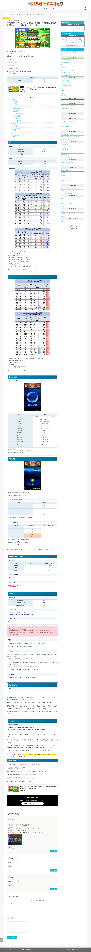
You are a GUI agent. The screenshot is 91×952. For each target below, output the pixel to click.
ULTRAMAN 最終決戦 (66, 85)
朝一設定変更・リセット (18, 117)
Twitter (39, 8)
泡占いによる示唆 (16, 110)
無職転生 (63, 201)
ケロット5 (63, 95)
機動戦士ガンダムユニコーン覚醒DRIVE (70, 136)
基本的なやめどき (16, 135)
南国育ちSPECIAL (65, 93)
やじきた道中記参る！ (66, 59)
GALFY (62, 116)
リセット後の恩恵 (16, 120)
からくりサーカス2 (65, 80)
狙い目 (13, 123)
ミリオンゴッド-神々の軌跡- (67, 134)
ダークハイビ (64, 100)
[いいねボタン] (10, 847)
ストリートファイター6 (66, 75)
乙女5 (80, 39)
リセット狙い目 (16, 128)
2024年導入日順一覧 (72, 229)
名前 (8, 920)
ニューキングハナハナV (66, 193)
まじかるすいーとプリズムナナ (68, 213)
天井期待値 (15, 104)
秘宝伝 (62, 198)
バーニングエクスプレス (66, 221)
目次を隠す (34, 97)
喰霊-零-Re (63, 54)
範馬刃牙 (63, 175)
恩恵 (13, 131)
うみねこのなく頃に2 (66, 180)
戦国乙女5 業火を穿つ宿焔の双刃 (68, 105)
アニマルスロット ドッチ (66, 139)
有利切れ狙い (15, 130)
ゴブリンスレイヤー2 (66, 177)
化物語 (62, 211)
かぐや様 (64, 40)
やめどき (14, 133)
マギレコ (80, 42)
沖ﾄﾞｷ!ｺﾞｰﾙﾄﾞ (72, 44)
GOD (80, 40)
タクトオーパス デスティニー (67, 124)
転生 (80, 37)
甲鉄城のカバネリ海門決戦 (67, 162)
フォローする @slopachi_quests (31, 803)
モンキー (64, 44)
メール (8, 926)
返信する (53, 851)
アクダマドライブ (65, 144)
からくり (72, 40)
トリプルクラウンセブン (66, 157)
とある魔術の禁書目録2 (66, 62)
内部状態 (14, 111)
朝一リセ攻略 (47, 8)
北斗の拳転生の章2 (65, 188)
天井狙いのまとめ (16, 137)
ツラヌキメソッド (17, 269)
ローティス (63, 90)
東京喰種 (64, 39)
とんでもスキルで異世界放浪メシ (68, 70)
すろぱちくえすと (72, 949)
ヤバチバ (63, 88)
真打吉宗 (63, 147)
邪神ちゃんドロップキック (67, 64)
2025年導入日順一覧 (72, 226)
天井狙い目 (15, 125)
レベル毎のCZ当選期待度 (17, 113)
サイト (8, 931)
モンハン (64, 42)
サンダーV (63, 165)
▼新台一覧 (32, 8)
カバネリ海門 (64, 37)
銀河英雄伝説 (64, 216)
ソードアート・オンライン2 (67, 108)
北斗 (72, 37)
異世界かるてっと (65, 154)
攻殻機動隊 (63, 172)
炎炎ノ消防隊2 (64, 170)
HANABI (63, 183)
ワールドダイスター (65, 72)
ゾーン (45, 81)
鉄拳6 (62, 190)
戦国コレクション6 (65, 82)
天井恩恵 (14, 103)
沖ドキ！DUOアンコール (66, 203)
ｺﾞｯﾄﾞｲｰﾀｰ (72, 39)
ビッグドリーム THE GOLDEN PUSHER (70, 121)
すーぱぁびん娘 (64, 67)
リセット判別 (15, 121)
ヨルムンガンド (64, 149)
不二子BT (63, 206)
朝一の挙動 (15, 118)
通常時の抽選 (15, 108)
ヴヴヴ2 (72, 42)
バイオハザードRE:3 (65, 126)
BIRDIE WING (64, 111)
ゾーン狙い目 (15, 126)
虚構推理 (63, 152)
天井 (45, 79)
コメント (9, 903)
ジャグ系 (80, 44)
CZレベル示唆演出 (16, 115)
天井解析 (14, 101)
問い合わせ (55, 8)
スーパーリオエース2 (66, 129)
